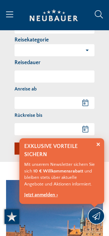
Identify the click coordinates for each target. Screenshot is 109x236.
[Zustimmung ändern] (12, 216)
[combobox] (54, 76)
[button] (54, 50)
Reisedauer (28, 63)
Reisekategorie (32, 40)
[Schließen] (98, 144)
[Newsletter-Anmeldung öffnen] (96, 216)
